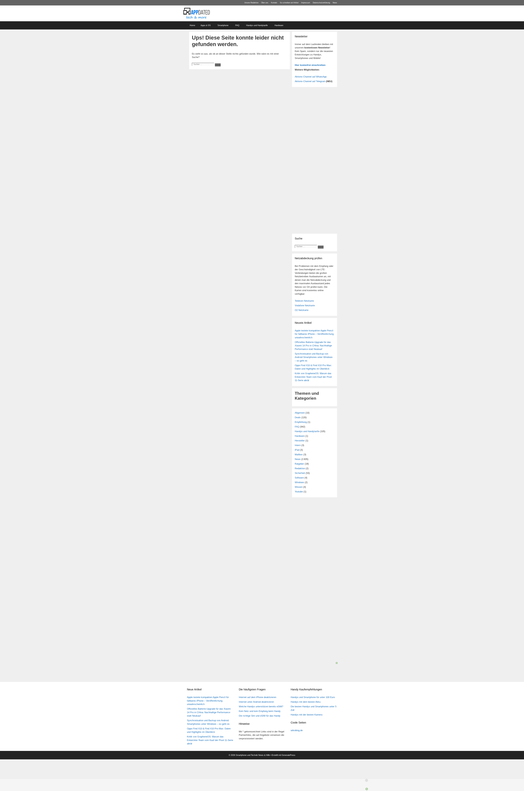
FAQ (237, 25)
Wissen (298, 487)
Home (192, 25)
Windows (299, 482)
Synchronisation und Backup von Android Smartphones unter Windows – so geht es (314, 357)
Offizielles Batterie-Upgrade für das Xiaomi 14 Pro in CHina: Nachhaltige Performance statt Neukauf (313, 345)
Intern (298, 445)
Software (299, 477)
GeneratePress (288, 755)
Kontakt (274, 3)
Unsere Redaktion (251, 3)
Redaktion (300, 468)
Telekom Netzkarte (304, 301)
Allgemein (300, 413)
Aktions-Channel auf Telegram (310, 81)
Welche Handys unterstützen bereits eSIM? (261, 706)
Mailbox (299, 454)
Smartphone (223, 25)
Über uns (264, 3)
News (335, 3)
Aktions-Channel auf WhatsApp (311, 76)
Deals (298, 417)
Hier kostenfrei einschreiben (310, 65)
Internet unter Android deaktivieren (256, 702)
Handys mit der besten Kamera (306, 714)
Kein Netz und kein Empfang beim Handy (260, 711)
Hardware (279, 25)
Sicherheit (300, 473)
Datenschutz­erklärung (321, 3)
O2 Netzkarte (301, 310)
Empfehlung (301, 422)
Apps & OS (206, 25)
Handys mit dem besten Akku (306, 702)
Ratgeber (299, 464)
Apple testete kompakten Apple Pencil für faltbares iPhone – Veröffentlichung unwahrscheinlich (314, 334)
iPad (297, 450)
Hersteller (300, 440)
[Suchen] (218, 64)
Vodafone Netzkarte (305, 305)
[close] (366, 780)
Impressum (305, 3)
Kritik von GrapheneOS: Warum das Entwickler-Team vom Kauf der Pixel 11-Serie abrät (313, 377)
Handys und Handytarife (257, 25)
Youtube (299, 491)
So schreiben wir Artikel (289, 3)
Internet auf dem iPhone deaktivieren (257, 697)
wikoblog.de (297, 730)
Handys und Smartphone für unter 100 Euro (313, 697)
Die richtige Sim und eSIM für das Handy (259, 716)
